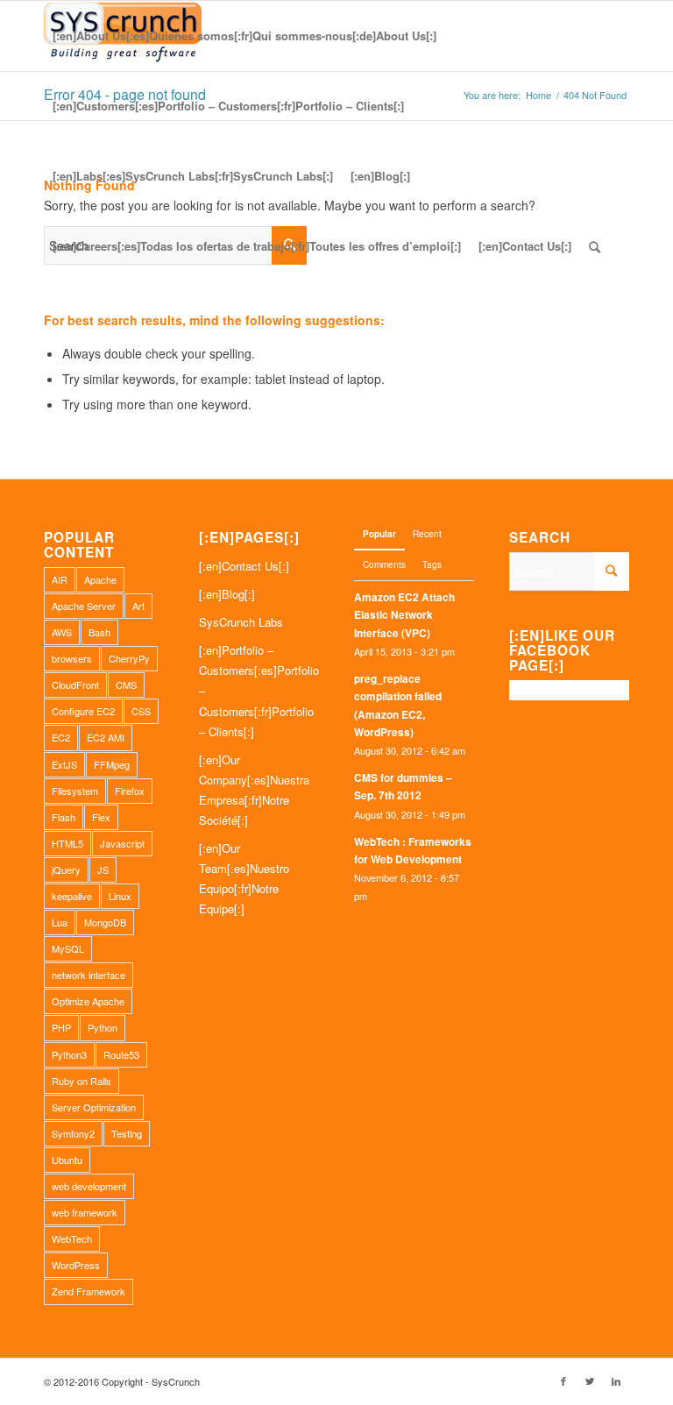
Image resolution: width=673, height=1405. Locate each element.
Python (102, 1027)
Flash (63, 817)
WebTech (72, 1238)
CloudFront (75, 685)
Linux (120, 896)
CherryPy (129, 658)
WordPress (76, 1265)
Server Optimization (94, 1107)
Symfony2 (73, 1133)
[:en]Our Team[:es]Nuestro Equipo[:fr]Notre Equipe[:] (244, 878)
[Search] (594, 246)
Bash (99, 632)
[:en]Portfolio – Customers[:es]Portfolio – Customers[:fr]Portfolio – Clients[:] (259, 690)
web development (89, 1186)
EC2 (61, 737)
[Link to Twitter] (590, 1380)
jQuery (66, 869)
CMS (126, 685)
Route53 (121, 1054)
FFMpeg (112, 764)
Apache (100, 579)
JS (103, 869)
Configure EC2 (83, 711)
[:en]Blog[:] (227, 593)
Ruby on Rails (81, 1081)
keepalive (72, 896)
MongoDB (105, 922)
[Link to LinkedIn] (616, 1380)
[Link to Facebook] (563, 1380)
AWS (62, 632)
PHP (61, 1027)
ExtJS (64, 764)
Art (138, 606)
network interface (88, 975)
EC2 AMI (105, 737)
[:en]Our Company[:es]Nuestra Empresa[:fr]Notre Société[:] (254, 789)
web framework (84, 1212)
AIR (59, 579)
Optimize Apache (88, 1001)
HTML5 (67, 843)
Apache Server (84, 606)
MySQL (68, 948)
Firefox (130, 791)
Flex (101, 817)
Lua (59, 922)
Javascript (122, 843)
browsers (72, 658)
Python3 (69, 1054)
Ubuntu (67, 1160)
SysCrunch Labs (241, 622)
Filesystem (75, 791)
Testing (126, 1133)
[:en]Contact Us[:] (244, 565)
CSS (141, 711)
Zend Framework (88, 1291)
